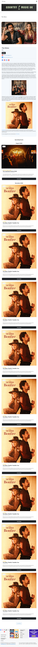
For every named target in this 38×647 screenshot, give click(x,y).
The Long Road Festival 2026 (10, 171)
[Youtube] (8, 60)
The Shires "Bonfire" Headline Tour (11, 223)
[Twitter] (6, 60)
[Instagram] (4, 60)
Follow (3, 53)
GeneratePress (12, 644)
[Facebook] (2, 60)
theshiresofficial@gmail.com (7, 55)
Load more (19, 623)
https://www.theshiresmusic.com (8, 57)
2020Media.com (3, 644)
